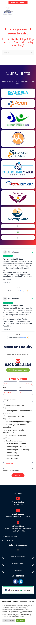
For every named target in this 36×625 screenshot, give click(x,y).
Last (20, 387)
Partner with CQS (13, 456)
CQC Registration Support (16, 444)
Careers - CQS (12, 453)
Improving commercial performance (13, 431)
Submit (18, 475)
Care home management (16, 441)
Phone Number (18, 502)
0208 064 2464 (18, 364)
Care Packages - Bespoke (16, 447)
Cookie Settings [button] (9, 620)
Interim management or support (19, 421)
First (4, 387)
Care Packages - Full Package (18, 450)
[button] (18, 370)
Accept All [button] (20, 620)
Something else (12, 458)
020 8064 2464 (18, 504)
